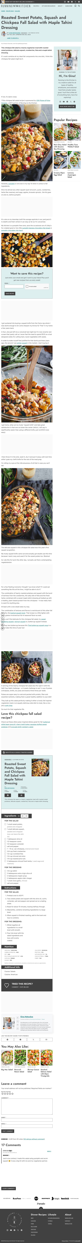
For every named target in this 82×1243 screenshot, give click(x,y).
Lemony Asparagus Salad (72, 174)
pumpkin (11, 184)
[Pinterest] (79, 2)
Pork (32, 1223)
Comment (5, 1098)
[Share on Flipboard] (2, 625)
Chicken (33, 1220)
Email (7, 283)
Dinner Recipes (39, 1214)
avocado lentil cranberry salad (22, 727)
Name (3, 1117)
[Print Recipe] (21, 795)
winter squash (22, 343)
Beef (32, 1218)
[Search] (79, 6)
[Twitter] (75, 2)
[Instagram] (65, 2)
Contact (67, 1220)
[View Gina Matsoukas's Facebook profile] (17, 1018)
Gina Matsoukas (14, 33)
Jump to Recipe (12, 38)
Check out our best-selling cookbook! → (19, 1)
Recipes (36, 6)
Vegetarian (34, 1232)
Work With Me (69, 1218)
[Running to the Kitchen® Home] (15, 6)
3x (26, 816)
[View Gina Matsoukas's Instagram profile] (17, 1028)
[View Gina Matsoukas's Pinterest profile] (17, 1025)
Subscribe (68, 6)
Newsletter (68, 1223)
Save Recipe (10, 293)
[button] (21, 33)
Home (3, 11)
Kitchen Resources (48, 6)
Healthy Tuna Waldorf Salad (73, 145)
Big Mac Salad (7, 1069)
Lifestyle (52, 1214)
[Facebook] (72, 2)
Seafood (33, 1229)
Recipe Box (10, 11)
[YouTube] (68, 2)
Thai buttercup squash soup (38, 625)
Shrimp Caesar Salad (33, 1070)
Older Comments (9, 1188)
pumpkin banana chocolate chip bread (36, 228)
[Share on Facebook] (2, 614)
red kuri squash (20, 622)
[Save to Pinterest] (2, 621)
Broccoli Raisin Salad (19, 1070)
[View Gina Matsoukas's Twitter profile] (17, 1021)
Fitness (50, 1220)
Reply (49, 1151)
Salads (17, 11)
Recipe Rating (6, 1091)
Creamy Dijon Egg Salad (59, 173)
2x (23, 816)
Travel (50, 1223)
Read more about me (67, 106)
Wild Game (34, 1226)
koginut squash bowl (17, 613)
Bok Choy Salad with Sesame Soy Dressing (60, 146)
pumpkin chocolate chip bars (11, 230)
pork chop (8, 705)
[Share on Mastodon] (2, 628)
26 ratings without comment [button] (34, 1139)
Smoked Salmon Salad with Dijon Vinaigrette (46, 1072)
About (60, 6)
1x (19, 816)
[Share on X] (2, 617)
